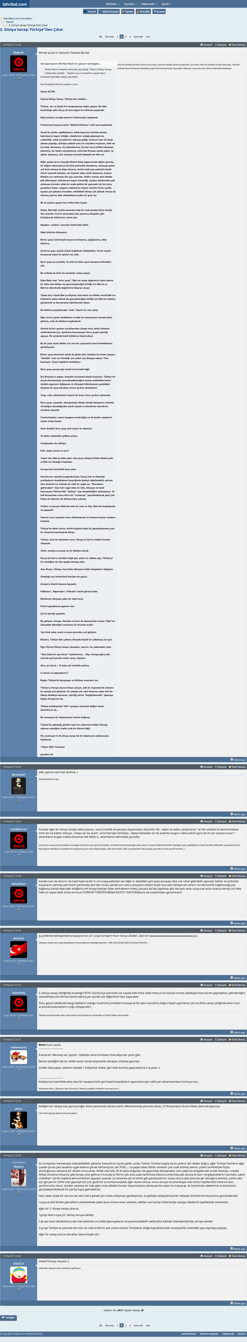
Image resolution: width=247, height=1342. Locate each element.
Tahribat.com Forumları (17, 18)
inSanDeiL (19, 993)
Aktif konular (110, 11)
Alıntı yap (239, 759)
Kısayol (208, 44)
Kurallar (145, 11)
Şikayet (222, 44)
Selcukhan (19, 884)
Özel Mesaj (238, 44)
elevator (18, 938)
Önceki (109, 36)
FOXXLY (18, 1264)
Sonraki (138, 36)
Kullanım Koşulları (209, 1333)
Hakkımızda (228, 1333)
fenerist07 (18, 775)
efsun (19, 1109)
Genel (9, 21)
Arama (161, 11)
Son (148, 36)
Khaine (19, 1166)
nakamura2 (19, 1047)
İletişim (242, 1333)
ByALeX (19, 52)
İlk (100, 36)
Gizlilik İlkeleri (189, 1333)
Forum (92, 11)
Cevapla (10, 1317)
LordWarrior (19, 829)
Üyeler (129, 11)
